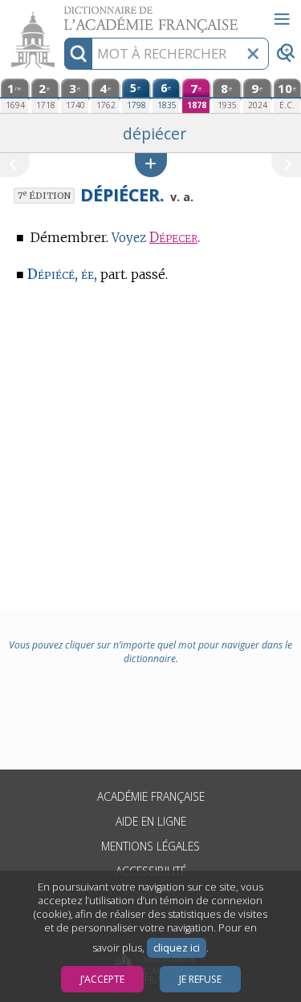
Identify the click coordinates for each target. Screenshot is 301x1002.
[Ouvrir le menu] (281, 19)
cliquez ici (176, 948)
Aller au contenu (62, 14)
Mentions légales (150, 846)
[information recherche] (78, 54)
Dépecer (173, 237)
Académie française (151, 796)
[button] (151, 164)
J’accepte (102, 979)
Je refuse (200, 979)
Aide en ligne (151, 821)
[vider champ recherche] (253, 54)
